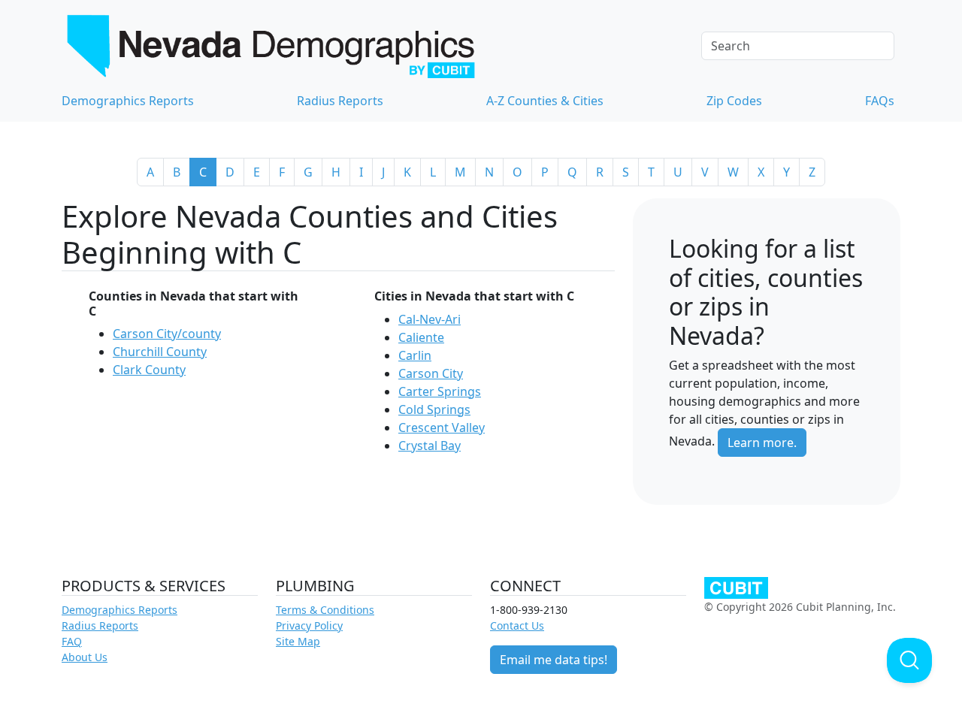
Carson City (430, 373)
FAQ (72, 641)
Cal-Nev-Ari (429, 319)
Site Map (298, 641)
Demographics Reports (128, 100)
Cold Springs (434, 409)
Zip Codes (734, 100)
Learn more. (762, 442)
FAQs (879, 100)
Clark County (149, 369)
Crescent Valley (441, 427)
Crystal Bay (429, 445)
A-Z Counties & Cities (545, 100)
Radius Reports (340, 100)
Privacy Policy (309, 625)
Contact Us (517, 625)
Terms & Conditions (325, 610)
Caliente (421, 337)
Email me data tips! (553, 659)
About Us (84, 657)
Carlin (414, 355)
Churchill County (160, 351)
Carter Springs (439, 391)
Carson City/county (167, 333)
